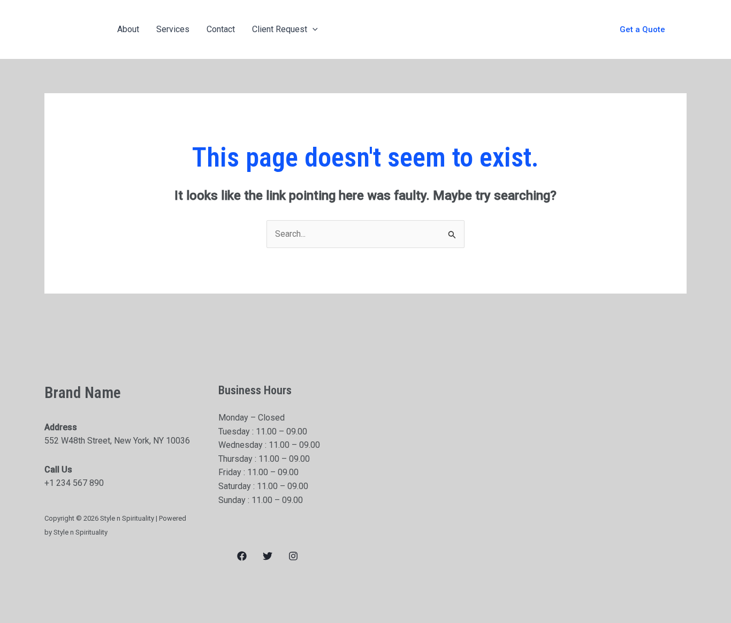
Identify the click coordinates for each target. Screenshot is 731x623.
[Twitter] (267, 556)
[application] (312, 29)
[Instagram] (293, 556)
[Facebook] (242, 556)
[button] (642, 29)
